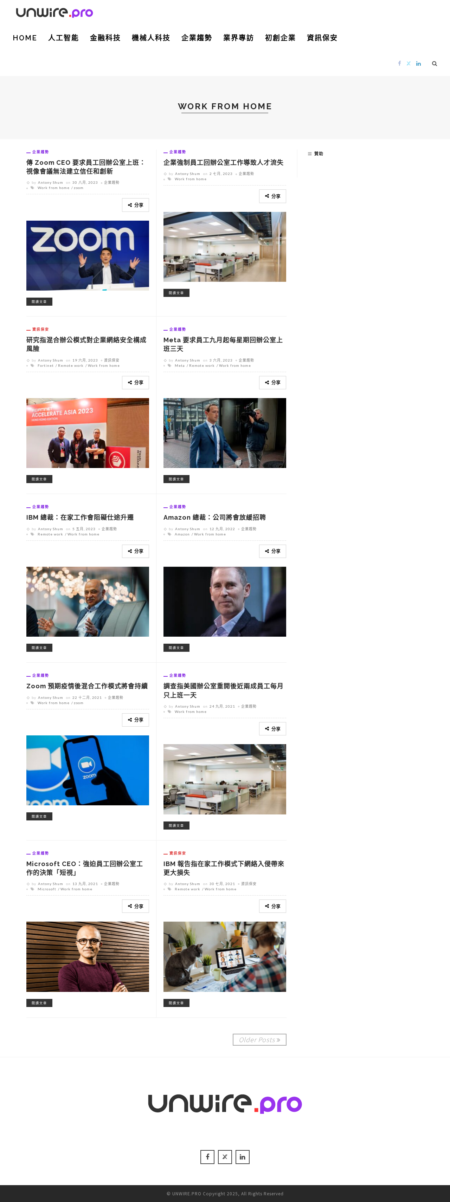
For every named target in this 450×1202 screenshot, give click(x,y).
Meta (180, 365)
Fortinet (46, 365)
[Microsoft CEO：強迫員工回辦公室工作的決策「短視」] (87, 955)
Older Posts (257, 1039)
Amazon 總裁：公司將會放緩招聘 (214, 517)
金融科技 (105, 38)
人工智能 (63, 38)
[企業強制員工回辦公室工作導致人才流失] (224, 245)
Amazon (182, 534)
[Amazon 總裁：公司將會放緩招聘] (224, 600)
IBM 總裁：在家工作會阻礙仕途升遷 (80, 517)
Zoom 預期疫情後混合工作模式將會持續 (87, 686)
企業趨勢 (196, 38)
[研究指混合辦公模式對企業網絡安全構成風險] (87, 432)
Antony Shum (50, 182)
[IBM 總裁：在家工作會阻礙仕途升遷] (87, 600)
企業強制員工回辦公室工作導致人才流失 (223, 162)
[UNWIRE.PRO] (54, 11)
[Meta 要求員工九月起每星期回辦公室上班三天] (224, 432)
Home (25, 38)
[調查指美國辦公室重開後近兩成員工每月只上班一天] (224, 778)
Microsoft (47, 889)
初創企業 (280, 38)
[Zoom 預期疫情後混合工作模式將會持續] (87, 769)
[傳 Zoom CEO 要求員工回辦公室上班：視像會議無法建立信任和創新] (87, 254)
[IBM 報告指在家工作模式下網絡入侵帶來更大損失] (224, 955)
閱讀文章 (39, 302)
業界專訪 (238, 38)
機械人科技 (151, 38)
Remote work (71, 365)
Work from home (54, 188)
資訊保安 (322, 38)
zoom (79, 188)
